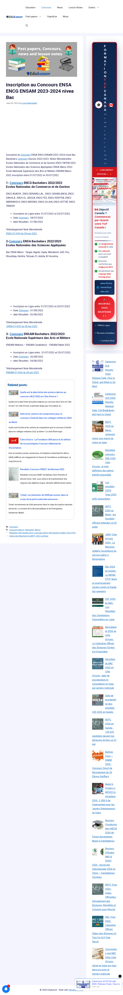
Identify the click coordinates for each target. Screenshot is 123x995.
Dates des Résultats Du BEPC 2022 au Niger (28, 536)
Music (66, 16)
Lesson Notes (76, 7)
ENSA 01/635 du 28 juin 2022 (22, 326)
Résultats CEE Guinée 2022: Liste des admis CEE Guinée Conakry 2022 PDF (42, 533)
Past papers (32, 16)
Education (30, 7)
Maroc (37, 530)
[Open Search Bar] (27, 25)
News (60, 7)
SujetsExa (52, 16)
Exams (92, 7)
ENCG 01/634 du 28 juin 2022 (21, 233)
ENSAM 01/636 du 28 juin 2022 (22, 372)
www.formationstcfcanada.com (106, 287)
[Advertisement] (41, 131)
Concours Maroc (16, 530)
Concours (46, 7)
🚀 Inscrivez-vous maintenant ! (104, 308)
